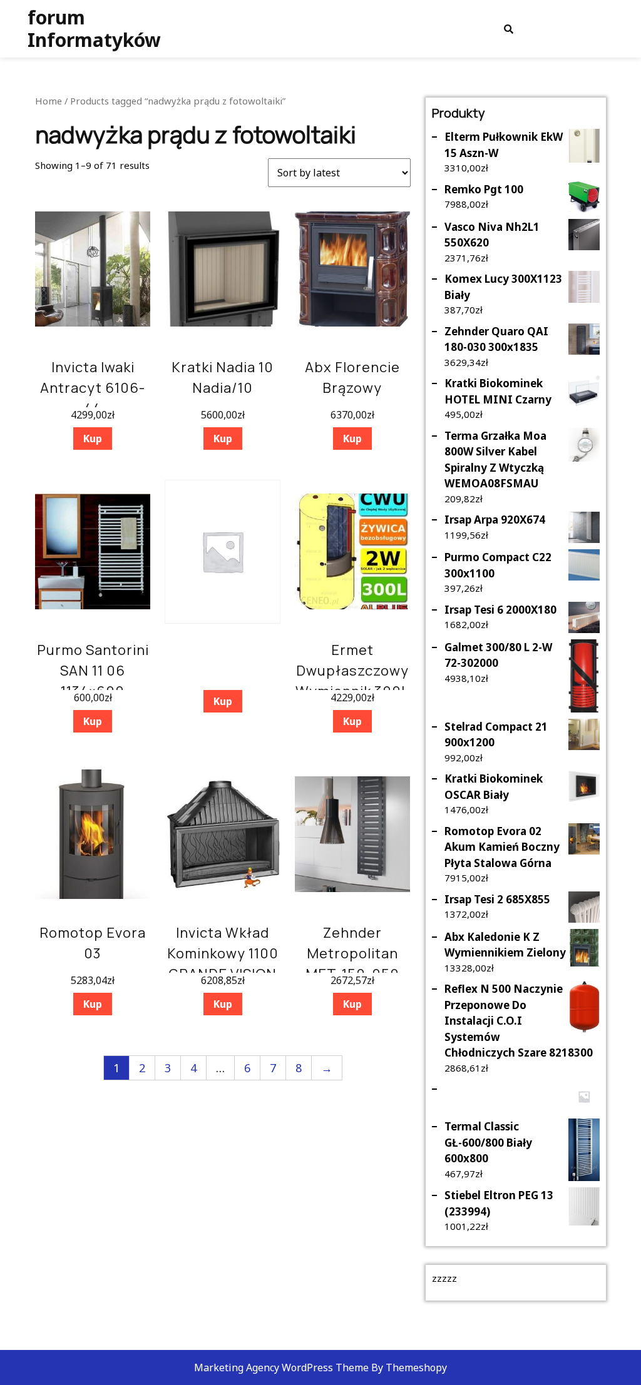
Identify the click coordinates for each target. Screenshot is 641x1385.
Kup (92, 438)
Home (48, 100)
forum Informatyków (94, 28)
